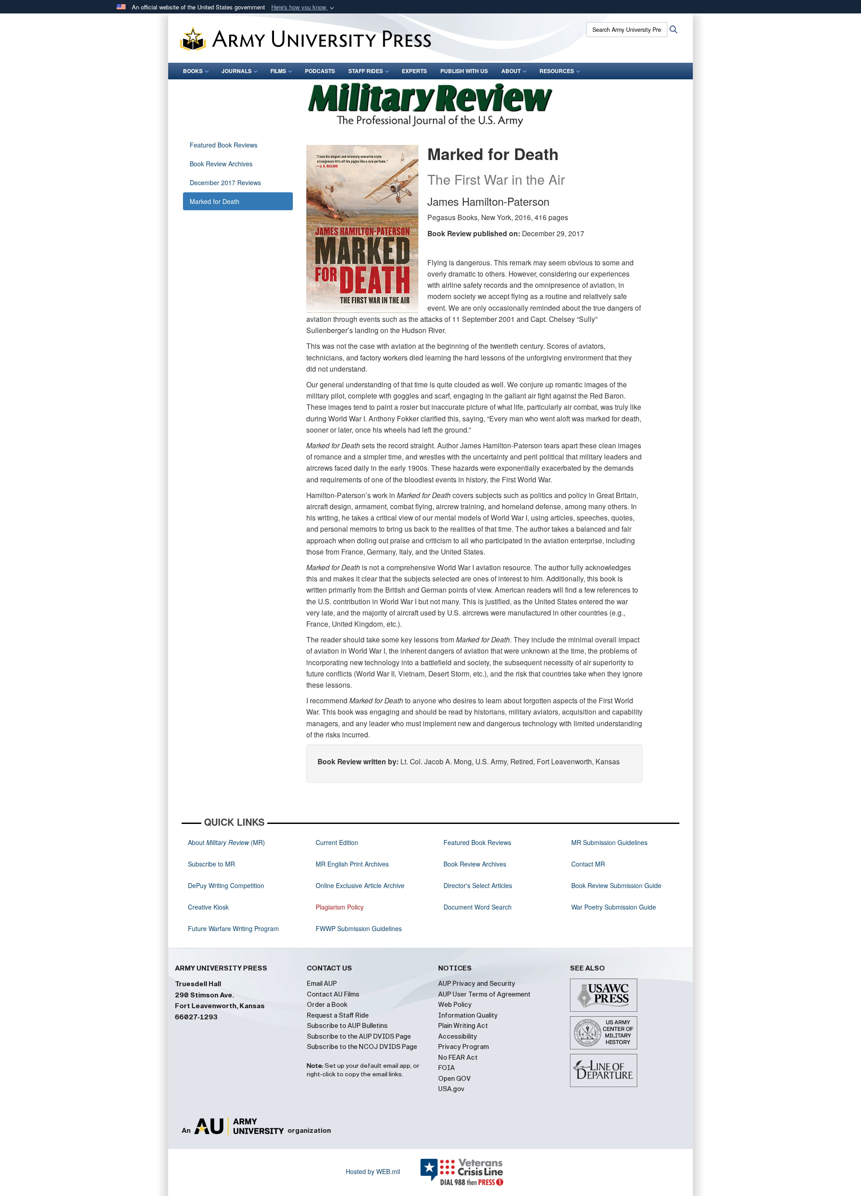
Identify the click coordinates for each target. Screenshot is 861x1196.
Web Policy (455, 1005)
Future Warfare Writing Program (233, 928)
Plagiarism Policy (340, 906)
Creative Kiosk (208, 906)
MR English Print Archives (352, 863)
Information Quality (468, 1015)
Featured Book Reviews (223, 144)
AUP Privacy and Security (476, 983)
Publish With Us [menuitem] (464, 71)
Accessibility (457, 1036)
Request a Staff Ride (338, 1015)
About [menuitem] (511, 71)
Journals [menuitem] (237, 71)
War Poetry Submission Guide (613, 906)
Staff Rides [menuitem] (365, 71)
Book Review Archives (221, 163)
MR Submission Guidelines (609, 842)
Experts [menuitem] (414, 71)
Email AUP (322, 983)
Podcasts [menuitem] (320, 71)
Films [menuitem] (278, 71)
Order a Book (327, 1005)
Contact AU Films (333, 994)
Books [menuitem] (193, 71)
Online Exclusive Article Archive (360, 885)
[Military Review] (430, 103)
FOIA (446, 1068)
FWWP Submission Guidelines (359, 928)
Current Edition (337, 842)
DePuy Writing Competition (226, 885)
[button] (303, 7)
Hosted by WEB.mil (373, 1171)
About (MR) (226, 842)
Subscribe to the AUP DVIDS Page (359, 1036)
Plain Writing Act (463, 1026)
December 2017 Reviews (225, 182)
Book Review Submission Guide (616, 885)
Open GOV (454, 1079)
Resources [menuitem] (556, 71)
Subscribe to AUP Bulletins (347, 1026)
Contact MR (588, 863)
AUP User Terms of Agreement (484, 994)
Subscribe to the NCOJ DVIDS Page (362, 1047)
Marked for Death (214, 201)
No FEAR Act (458, 1057)
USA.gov (451, 1089)
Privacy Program (463, 1047)
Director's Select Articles (478, 885)
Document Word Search (478, 906)
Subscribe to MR (211, 863)
